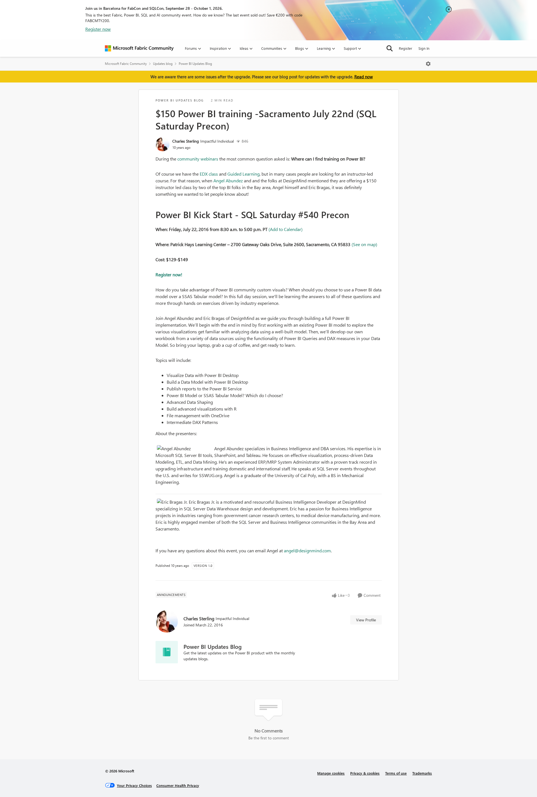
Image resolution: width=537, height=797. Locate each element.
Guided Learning (243, 174)
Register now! (169, 274)
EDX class (209, 174)
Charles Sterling (185, 141)
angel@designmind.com (307, 550)
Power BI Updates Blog (195, 64)
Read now (363, 76)
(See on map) (364, 244)
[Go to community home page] (139, 48)
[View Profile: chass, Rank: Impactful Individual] (162, 144)
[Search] (389, 48)
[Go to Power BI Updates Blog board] (167, 652)
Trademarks (422, 773)
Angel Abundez (228, 180)
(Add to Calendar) (285, 229)
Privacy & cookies (365, 773)
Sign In (423, 48)
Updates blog (163, 64)
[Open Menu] (428, 64)
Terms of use (396, 773)
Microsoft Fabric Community (126, 64)
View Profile (366, 619)
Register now (98, 29)
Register (405, 48)
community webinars (197, 159)
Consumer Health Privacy (177, 785)
